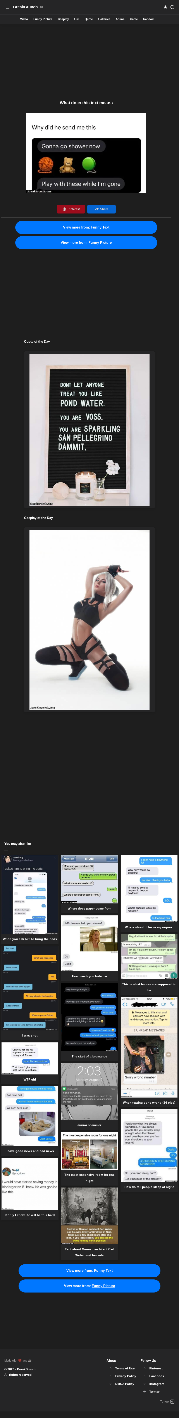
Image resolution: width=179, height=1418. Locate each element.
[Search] (172, 7)
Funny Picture (42, 19)
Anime (120, 19)
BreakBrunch (26, 1369)
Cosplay (63, 19)
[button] (165, 7)
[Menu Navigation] (6, 7)
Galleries (104, 19)
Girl (76, 19)
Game (134, 19)
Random (149, 19)
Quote (89, 19)
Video (24, 19)
